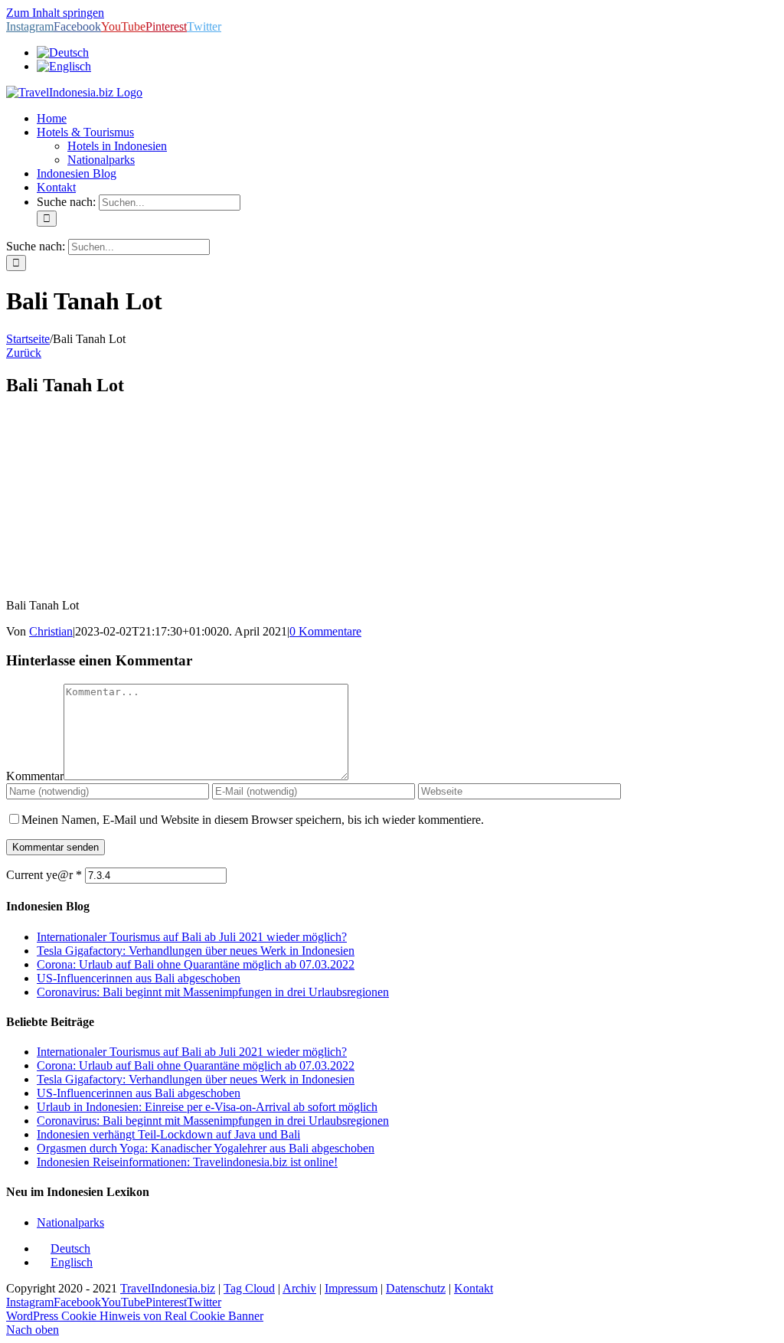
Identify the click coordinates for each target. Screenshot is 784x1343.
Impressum (351, 1288)
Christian (51, 631)
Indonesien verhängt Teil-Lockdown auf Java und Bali (168, 1134)
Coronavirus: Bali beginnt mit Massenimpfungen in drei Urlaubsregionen (213, 991)
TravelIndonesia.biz (167, 1288)
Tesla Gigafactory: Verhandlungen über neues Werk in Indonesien (195, 950)
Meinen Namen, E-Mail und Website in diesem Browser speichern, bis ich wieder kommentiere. (252, 819)
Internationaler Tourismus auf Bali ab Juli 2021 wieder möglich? (192, 936)
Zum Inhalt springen (55, 12)
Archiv (299, 1288)
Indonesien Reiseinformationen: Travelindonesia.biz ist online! (187, 1161)
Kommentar (35, 776)
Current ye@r (44, 874)
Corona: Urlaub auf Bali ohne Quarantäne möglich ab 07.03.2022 (195, 964)
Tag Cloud (249, 1288)
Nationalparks (70, 1222)
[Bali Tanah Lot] (121, 579)
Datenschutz (416, 1288)
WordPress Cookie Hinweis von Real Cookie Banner (134, 1315)
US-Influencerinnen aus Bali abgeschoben (138, 978)
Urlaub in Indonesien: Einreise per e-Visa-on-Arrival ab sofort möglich (207, 1106)
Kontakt (473, 1288)
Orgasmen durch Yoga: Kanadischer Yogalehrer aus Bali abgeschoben (205, 1148)
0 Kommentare (325, 631)
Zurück (23, 352)
